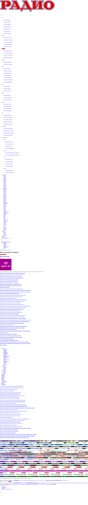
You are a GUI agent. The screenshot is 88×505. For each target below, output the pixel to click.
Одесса (5, 215)
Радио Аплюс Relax (4, 459)
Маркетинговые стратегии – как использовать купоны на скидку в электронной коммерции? (18, 455)
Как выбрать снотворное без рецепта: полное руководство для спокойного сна (12, 395)
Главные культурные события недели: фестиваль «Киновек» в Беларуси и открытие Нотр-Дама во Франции (18, 434)
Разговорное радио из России (8, 128)
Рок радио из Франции (7, 33)
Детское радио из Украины (10, 172)
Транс (3, 66)
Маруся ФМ (2, 446)
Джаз (4, 157)
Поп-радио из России (7, 86)
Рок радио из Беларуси (7, 24)
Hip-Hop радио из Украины (8, 117)
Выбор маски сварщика (3, 332)
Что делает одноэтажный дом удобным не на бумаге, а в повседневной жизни (12, 420)
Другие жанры (4, 137)
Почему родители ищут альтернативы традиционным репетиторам (10, 335)
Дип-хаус (3, 48)
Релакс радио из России (7, 104)
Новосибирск (6, 357)
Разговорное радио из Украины (8, 130)
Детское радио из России (9, 170)
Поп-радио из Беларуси (7, 88)
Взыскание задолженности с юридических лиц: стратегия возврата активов (12, 401)
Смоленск (5, 222)
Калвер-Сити (5, 203)
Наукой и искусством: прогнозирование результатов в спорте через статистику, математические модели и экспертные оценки (25, 442)
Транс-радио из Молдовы (8, 77)
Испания (3, 375)
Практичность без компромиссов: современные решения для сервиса (11, 426)
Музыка (5, 234)
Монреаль (5, 210)
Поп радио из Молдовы (7, 90)
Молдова (5, 184)
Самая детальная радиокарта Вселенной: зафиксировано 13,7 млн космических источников (15, 428)
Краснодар (5, 206)
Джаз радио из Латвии (9, 163)
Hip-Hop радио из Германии (8, 121)
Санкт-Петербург (6, 221)
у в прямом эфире (9, 340)
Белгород (5, 349)
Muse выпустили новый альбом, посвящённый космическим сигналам (12, 323)
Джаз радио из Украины (9, 161)
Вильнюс (5, 197)
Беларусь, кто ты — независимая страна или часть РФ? (11, 450)
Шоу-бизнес (5, 235)
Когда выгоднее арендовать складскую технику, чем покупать (9, 412)
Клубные (3, 35)
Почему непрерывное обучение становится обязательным (9, 293)
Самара (5, 220)
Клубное (13, 480)
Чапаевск (5, 228)
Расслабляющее (32, 480)
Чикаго (5, 230)
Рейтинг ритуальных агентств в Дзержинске (7, 390)
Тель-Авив (5, 224)
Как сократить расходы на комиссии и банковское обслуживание (10, 302)
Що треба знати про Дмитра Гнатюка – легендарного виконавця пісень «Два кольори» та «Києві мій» (20, 448)
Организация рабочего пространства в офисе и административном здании (11, 274)
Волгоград (5, 350)
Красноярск (5, 354)
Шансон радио (48, 484)
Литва (3, 379)
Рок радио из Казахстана (7, 26)
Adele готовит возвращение (4, 287)
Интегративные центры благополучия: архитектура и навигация (10, 310)
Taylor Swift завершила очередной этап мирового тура (9, 429)
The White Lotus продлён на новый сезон (6, 338)
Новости (36, 482)
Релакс (3, 101)
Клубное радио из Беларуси (8, 42)
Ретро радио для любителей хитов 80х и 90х (15, 484)
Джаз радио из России (9, 159)
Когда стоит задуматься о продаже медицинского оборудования (10, 415)
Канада (5, 182)
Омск (4, 216)
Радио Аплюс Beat (3, 476)
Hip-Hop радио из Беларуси (8, 119)
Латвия (5, 183)
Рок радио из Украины (7, 22)
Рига (4, 218)
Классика (5, 150)
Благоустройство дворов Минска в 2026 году (7, 324)
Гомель (5, 200)
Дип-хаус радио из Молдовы (8, 57)
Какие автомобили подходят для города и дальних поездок (9, 282)
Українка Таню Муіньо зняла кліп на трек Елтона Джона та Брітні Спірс (14, 465)
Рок (2, 17)
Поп (2, 84)
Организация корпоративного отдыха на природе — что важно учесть (11, 423)
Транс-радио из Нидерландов (8, 79)
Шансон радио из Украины (8, 64)
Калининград (6, 353)
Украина (5, 177)
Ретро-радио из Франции (8, 99)
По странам (3, 174)
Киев (4, 204)
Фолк (4, 139)
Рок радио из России (52, 480)
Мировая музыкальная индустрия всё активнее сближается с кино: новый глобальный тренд (15, 290)
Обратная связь (4, 236)
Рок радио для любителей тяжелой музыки (29, 484)
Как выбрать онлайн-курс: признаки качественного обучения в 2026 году (11, 387)
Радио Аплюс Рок (3, 468)
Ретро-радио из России (7, 95)
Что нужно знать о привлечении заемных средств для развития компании (11, 288)
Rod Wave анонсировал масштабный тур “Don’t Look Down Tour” (11, 285)
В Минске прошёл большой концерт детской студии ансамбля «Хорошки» (12, 327)
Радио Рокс (2, 467)
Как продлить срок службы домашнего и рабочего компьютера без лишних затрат (13, 400)
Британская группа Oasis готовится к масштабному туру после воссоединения (13, 318)
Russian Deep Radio (4, 461)
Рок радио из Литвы (7, 28)
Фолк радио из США (9, 146)
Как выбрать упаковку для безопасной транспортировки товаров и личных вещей (13, 307)
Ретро (40, 480)
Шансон (3, 59)
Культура (5, 232)
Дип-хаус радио (3, 254)
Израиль (3, 374)
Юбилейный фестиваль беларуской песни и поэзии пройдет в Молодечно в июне (13, 326)
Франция (5, 187)
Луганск (5, 208)
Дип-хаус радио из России (8, 480)
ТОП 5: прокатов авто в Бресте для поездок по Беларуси (9, 389)
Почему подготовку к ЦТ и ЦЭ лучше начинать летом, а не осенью (10, 392)
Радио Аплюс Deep (4, 256)
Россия (5, 176)
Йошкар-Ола (5, 202)
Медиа (4, 233)
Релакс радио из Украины (8, 106)
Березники (5, 194)
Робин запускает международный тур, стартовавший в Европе (10, 284)
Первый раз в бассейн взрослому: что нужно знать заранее (9, 279)
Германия (5, 178)
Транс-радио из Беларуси (8, 73)
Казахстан (5, 181)
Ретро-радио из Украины (7, 97)
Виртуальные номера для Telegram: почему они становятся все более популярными (16, 444)
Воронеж (5, 199)
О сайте (3, 488)
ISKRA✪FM (2, 463)
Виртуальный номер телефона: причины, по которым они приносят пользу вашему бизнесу (18, 440)
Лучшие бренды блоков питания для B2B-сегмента (8, 298)
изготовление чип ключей (7, 478)
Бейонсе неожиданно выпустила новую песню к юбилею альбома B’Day (12, 309)
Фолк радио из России (9, 141)
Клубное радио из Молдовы (8, 44)
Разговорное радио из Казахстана (9, 132)
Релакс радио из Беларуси (8, 108)
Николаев (5, 214)
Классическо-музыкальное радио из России (12, 152)
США (4, 186)
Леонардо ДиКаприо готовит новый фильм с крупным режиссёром (11, 337)
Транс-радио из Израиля (7, 75)
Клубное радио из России (8, 37)
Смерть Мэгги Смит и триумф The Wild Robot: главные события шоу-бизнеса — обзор (14, 437)
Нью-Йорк (5, 213)
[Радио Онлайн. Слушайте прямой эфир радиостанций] (27, 11)
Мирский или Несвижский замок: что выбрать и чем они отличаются (11, 276)
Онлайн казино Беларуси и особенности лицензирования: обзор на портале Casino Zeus (17, 457)
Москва (5, 211)
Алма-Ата (5, 189)
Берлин (5, 195)
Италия (5, 180)
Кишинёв (5, 205)
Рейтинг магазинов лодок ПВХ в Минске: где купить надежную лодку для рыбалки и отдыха (14, 418)
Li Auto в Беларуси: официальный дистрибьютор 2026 (8, 409)
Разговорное (4, 126)
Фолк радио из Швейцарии (10, 148)
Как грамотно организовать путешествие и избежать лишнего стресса (11, 414)
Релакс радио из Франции (8, 110)
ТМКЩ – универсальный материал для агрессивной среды (9, 431)
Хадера (5, 227)
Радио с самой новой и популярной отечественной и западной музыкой (66, 482)
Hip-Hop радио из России (8, 115)
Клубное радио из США (7, 46)
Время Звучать (3, 472)
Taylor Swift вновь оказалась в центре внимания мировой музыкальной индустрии (13, 406)
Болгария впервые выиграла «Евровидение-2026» (8, 329)
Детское (5, 168)
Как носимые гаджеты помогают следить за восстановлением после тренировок (12, 315)
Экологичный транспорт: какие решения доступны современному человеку (12, 304)
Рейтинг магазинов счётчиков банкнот (6, 417)
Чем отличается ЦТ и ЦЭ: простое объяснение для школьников (12, 452)
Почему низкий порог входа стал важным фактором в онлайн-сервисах (11, 312)
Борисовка (5, 196)
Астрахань (5, 192)
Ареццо (5, 191)
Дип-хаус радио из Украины (8, 53)
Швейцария (4, 384)
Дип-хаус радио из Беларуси (8, 55)
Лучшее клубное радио (23, 482)
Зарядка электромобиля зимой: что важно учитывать (8, 425)
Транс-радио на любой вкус (40, 484)
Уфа (4, 365)
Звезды (13, 482)
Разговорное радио (79, 482)
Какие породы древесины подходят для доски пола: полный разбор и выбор (10, 398)
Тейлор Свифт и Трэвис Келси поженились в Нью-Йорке (9, 313)
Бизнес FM (2, 474)
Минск (5, 209)
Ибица (4, 201)
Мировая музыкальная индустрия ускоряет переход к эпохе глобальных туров (13, 404)
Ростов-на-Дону (6, 219)
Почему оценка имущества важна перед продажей (8, 403)
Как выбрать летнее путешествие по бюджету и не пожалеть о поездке (11, 296)
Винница (5, 367)
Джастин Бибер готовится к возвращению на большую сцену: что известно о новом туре (14, 321)
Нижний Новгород (7, 356)
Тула (4, 225)
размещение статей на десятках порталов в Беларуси (15, 343)
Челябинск (5, 229)
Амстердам (5, 190)
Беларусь (5, 175)
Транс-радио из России (7, 68)
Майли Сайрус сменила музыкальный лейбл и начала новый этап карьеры (12, 273)
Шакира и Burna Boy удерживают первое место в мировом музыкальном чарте (13, 299)
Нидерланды (5, 185)
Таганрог (5, 223)
